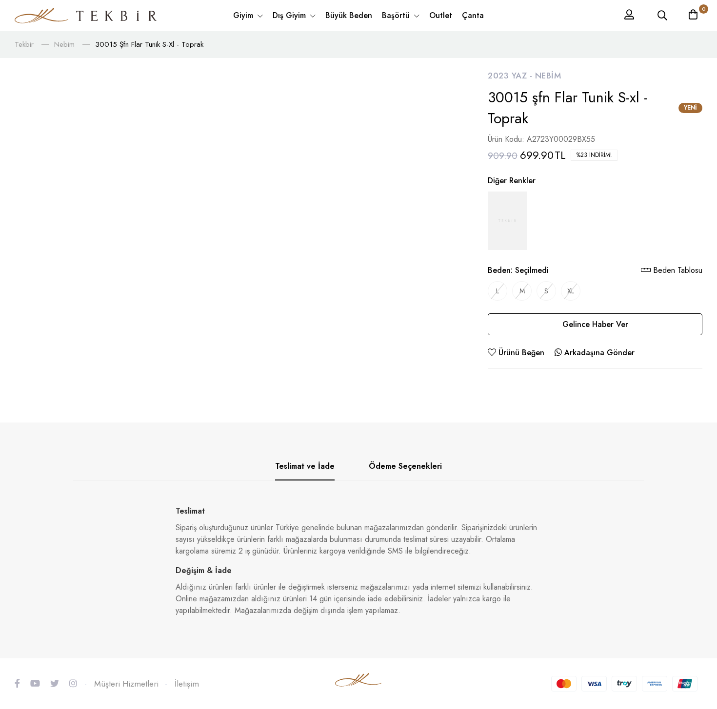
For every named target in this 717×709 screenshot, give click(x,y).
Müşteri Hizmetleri (126, 684)
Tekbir (24, 44)
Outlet (440, 15)
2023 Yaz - (511, 75)
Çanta (473, 15)
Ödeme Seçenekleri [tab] (405, 466)
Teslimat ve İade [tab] (305, 466)
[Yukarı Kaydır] (692, 635)
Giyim (244, 15)
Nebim (64, 44)
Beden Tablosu (676, 270)
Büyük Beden (348, 15)
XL (570, 291)
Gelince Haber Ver (595, 324)
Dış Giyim (290, 15)
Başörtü (397, 15)
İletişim (187, 684)
